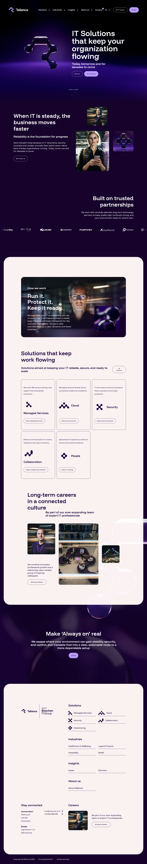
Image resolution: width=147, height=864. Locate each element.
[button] (44, 10)
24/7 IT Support (120, 10)
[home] (20, 10)
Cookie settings (63, 859)
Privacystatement (45, 859)
